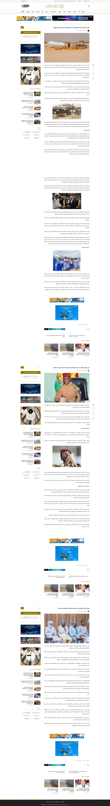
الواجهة (87, 565)
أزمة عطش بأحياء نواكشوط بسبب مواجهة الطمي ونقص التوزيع (56, 576)
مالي (74, 760)
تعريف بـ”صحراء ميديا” (50, 802)
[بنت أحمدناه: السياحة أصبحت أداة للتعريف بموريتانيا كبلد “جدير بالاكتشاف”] (37, 115)
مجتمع (38, 12)
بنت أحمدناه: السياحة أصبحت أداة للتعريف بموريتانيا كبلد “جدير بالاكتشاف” (27, 114)
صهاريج (88, 324)
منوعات (27, 12)
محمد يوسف (85, 370)
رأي (42, 12)
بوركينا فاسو (83, 565)
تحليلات (69, 12)
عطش (84, 324)
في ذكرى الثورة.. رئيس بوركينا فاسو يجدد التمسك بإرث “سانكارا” (77, 336)
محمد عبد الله (85, 30)
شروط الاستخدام (50, 804)
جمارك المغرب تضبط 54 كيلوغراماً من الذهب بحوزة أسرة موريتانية (27, 101)
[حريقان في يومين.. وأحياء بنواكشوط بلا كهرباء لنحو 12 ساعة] (51, 347)
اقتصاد (74, 12)
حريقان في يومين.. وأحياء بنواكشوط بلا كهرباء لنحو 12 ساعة (52, 354)
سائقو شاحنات (79, 760)
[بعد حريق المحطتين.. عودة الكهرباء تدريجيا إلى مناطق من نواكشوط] (67, 347)
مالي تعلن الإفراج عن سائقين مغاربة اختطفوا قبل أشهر (78, 576)
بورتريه (59, 12)
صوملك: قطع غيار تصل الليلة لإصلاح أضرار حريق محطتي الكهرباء (82, 353)
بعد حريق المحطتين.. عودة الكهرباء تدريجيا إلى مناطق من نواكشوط (68, 354)
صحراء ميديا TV (53, 12)
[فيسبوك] (93, 68)
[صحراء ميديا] (55, 6)
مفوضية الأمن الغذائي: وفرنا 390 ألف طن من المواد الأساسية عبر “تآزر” (77, 772)
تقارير (64, 12)
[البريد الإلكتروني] (93, 78)
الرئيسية (83, 12)
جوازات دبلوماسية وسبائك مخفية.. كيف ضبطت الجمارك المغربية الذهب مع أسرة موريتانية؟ (28, 94)
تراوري (78, 565)
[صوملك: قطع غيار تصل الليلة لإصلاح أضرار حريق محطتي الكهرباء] (82, 347)
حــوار (47, 12)
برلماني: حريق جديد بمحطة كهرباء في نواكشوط (68, 1)
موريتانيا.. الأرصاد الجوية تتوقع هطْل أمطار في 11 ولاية (55, 336)
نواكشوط (80, 324)
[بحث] (21, 11)
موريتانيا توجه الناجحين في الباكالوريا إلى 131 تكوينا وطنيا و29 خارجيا (27, 107)
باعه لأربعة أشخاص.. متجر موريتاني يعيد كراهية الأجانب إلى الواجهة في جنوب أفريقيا (27, 121)
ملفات (33, 12)
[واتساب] (93, 76)
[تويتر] (93, 70)
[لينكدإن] (93, 73)
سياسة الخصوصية (44, 804)
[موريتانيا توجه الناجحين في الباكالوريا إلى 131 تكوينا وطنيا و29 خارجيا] (37, 108)
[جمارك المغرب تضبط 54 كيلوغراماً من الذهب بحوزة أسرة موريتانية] (37, 102)
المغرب (88, 760)
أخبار (79, 12)
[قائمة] (88, 6)
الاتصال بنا (62, 802)
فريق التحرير (57, 802)
